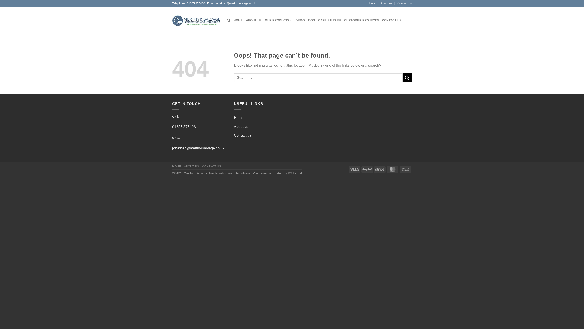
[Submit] (407, 77)
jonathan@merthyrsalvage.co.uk (236, 3)
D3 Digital (295, 173)
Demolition (305, 20)
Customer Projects (361, 20)
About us (386, 3)
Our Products (277, 20)
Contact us (404, 3)
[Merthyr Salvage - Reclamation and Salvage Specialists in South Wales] (196, 20)
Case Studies (329, 20)
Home (371, 3)
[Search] (228, 20)
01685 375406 (196, 3)
